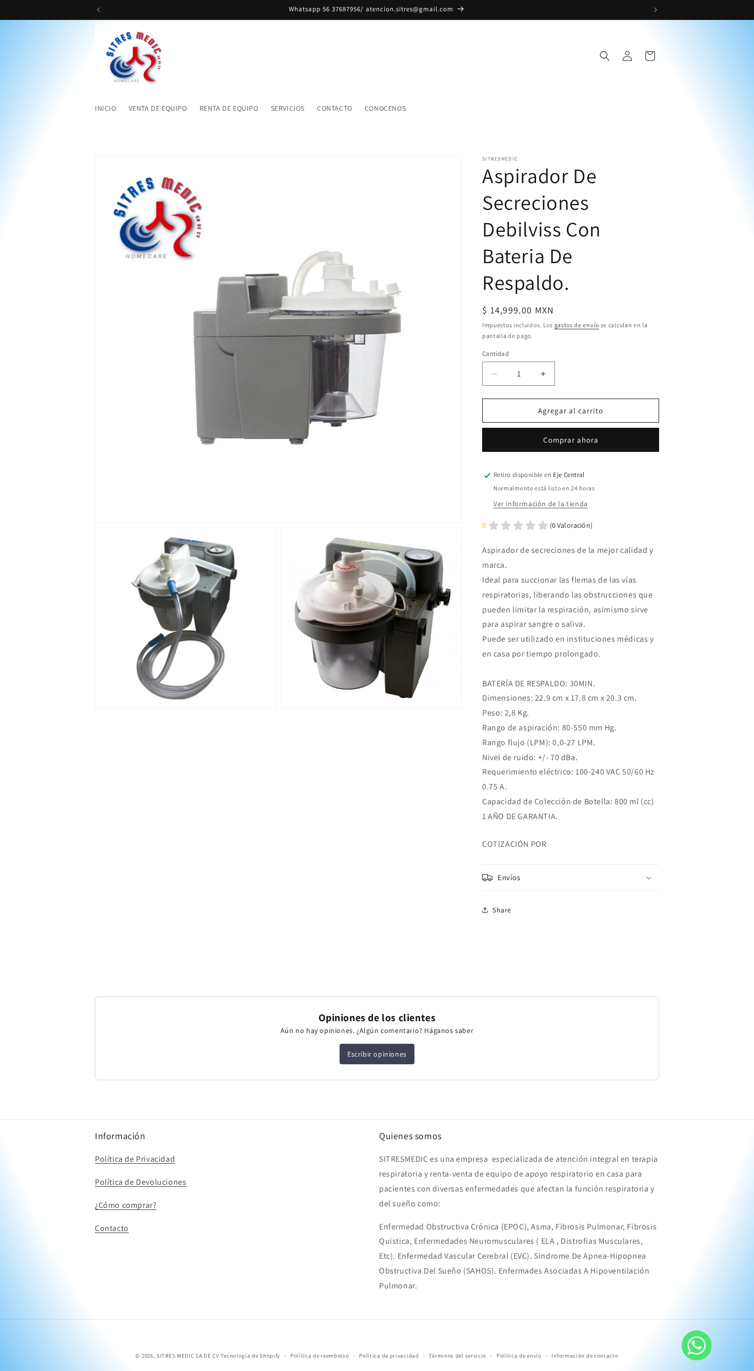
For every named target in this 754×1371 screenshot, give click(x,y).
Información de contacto (584, 1355)
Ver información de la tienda (540, 503)
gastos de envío (577, 325)
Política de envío (519, 1355)
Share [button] (501, 910)
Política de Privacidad (135, 1159)
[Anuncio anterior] (98, 9)
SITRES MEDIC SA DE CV (188, 1355)
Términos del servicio (457, 1355)
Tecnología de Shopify (250, 1355)
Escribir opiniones (377, 1054)
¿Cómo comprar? (125, 1205)
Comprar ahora (571, 440)
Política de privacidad (389, 1355)
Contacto (112, 1228)
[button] (604, 56)
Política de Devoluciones (140, 1182)
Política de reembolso (319, 1355)
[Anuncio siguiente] (655, 9)
